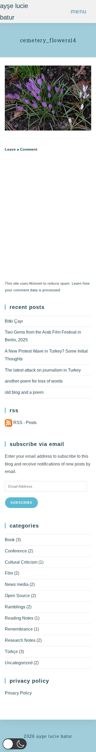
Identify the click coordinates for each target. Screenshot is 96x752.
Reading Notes (19, 618)
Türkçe (11, 651)
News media (17, 584)
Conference (16, 551)
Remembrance (19, 629)
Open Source (17, 595)
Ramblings (15, 607)
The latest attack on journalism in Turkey (43, 370)
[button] (15, 743)
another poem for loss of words (34, 381)
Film (9, 573)
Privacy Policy (18, 693)
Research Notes (20, 640)
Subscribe (21, 503)
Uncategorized (19, 663)
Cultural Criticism (21, 562)
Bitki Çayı (14, 321)
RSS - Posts (24, 422)
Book (10, 539)
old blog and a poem (24, 392)
